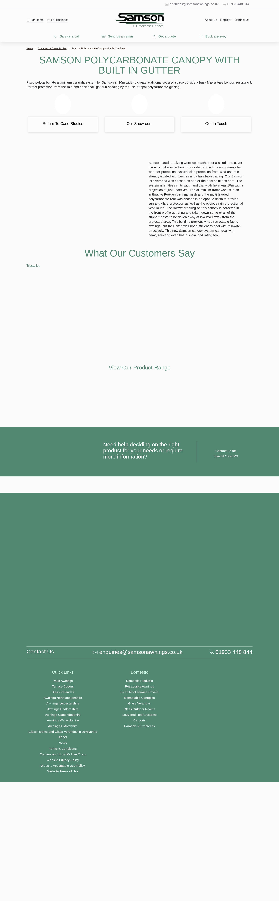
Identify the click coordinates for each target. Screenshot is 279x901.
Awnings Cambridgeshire (62, 775)
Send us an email (121, 36)
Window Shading (140, 803)
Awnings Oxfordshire (63, 786)
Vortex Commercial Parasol (216, 786)
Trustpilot (33, 281)
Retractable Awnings (139, 746)
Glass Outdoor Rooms (139, 769)
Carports (139, 780)
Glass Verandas (63, 752)
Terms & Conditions (63, 808)
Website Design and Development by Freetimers (172, 856)
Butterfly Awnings (216, 758)
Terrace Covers (63, 746)
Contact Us (242, 20)
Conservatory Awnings (139, 792)
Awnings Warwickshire (63, 780)
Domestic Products (139, 741)
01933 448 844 (239, 4)
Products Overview (216, 741)
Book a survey (216, 36)
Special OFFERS (225, 516)
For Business (58, 20)
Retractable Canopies (139, 758)
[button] (132, 356)
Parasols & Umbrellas (139, 786)
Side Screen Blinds (139, 797)
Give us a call (69, 36)
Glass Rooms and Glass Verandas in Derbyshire (63, 792)
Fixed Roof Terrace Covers (139, 752)
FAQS (62, 797)
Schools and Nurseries (216, 814)
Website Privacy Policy (63, 820)
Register (227, 20)
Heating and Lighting (139, 814)
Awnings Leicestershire (62, 763)
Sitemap (138, 856)
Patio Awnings (62, 741)
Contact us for (226, 511)
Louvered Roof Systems (139, 775)
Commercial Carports (216, 775)
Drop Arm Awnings (216, 797)
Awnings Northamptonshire (62, 758)
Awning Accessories (139, 808)
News (63, 803)
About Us (212, 20)
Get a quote (167, 36)
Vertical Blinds (216, 792)
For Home (37, 20)
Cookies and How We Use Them (63, 814)
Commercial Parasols (216, 780)
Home (29, 48)
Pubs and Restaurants (216, 803)
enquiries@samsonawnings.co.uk (197, 4)
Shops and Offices (216, 808)
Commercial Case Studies (51, 48)
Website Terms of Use (63, 831)
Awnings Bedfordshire (62, 769)
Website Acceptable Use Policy (62, 825)
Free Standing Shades (216, 763)
